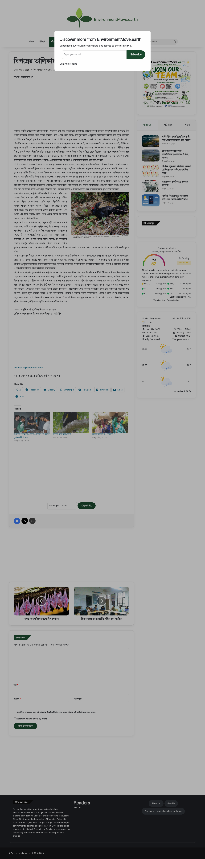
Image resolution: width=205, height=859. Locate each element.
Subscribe (136, 54)
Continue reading (68, 64)
